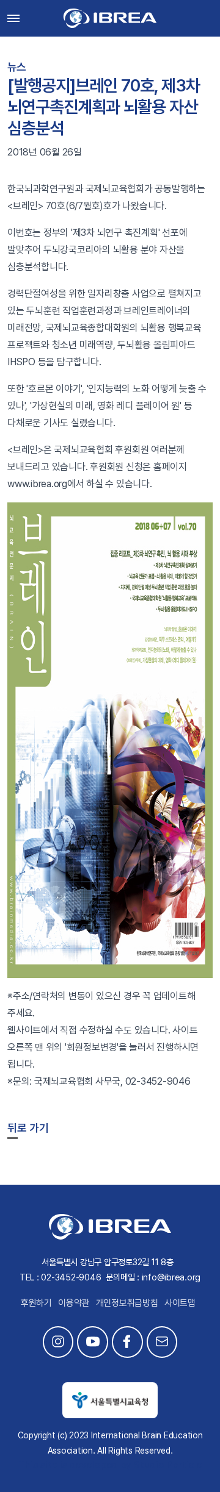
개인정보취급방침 (127, 1302)
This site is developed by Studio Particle (110, 1465)
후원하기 (36, 1302)
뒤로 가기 (28, 1127)
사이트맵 (180, 1302)
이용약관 (73, 1302)
